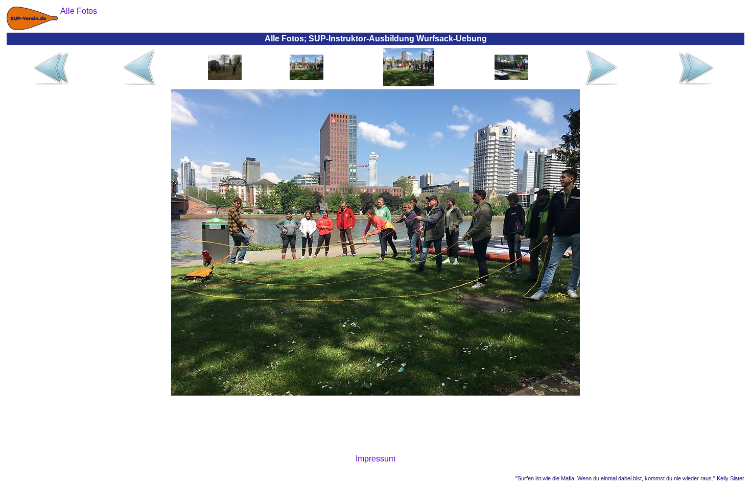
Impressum (375, 458)
